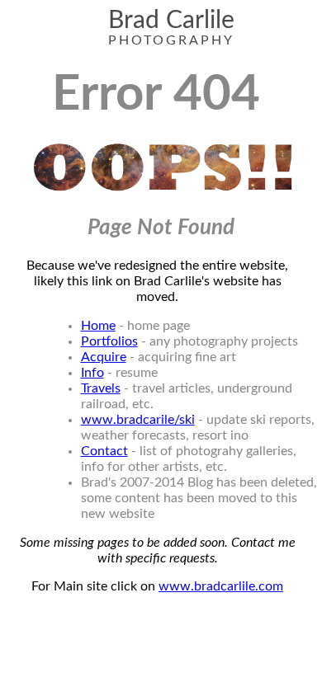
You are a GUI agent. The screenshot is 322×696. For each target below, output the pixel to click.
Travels (101, 388)
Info (92, 372)
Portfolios (109, 341)
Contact (104, 451)
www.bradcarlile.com (221, 586)
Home (98, 325)
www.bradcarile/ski (138, 419)
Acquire (103, 357)
